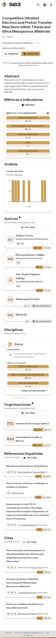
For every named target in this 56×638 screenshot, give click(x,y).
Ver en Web (30, 53)
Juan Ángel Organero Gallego (20, 63)
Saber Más (28, 105)
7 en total (18, 175)
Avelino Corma (24, 235)
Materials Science (39, 344)
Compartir (11, 54)
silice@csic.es (28, 635)
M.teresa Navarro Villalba (39, 63)
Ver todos (28, 227)
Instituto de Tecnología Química (32, 423)
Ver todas (28, 413)
